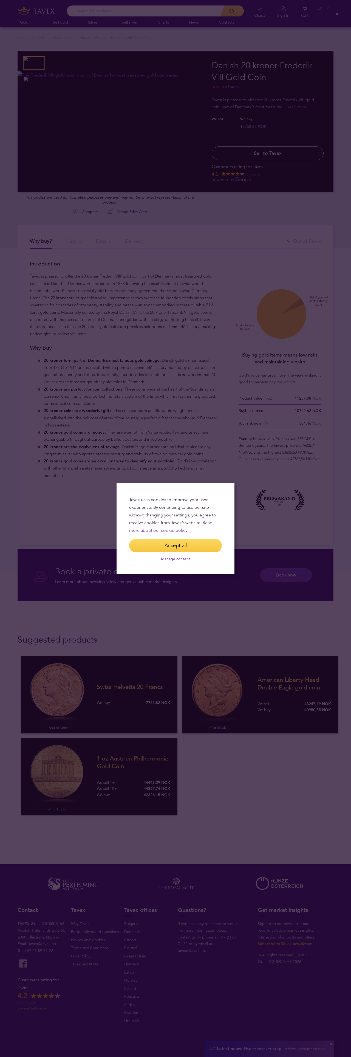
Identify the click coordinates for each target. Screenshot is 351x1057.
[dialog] (175, 528)
